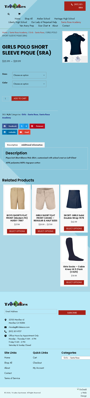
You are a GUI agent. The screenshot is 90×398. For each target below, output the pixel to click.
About (7, 368)
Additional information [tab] (32, 144)
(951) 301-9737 (15, 331)
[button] (75, 6)
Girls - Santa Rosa (36, 32)
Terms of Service (12, 378)
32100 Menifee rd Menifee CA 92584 (17, 321)
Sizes (4, 74)
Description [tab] (12, 144)
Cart (35, 357)
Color (4, 82)
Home (4, 32)
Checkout (37, 362)
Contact (8, 373)
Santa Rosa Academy (18, 32)
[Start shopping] (21, 14)
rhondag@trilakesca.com (19, 327)
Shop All (8, 362)
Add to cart (20, 98)
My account (38, 368)
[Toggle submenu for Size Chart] (49, 25)
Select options (17, 231)
